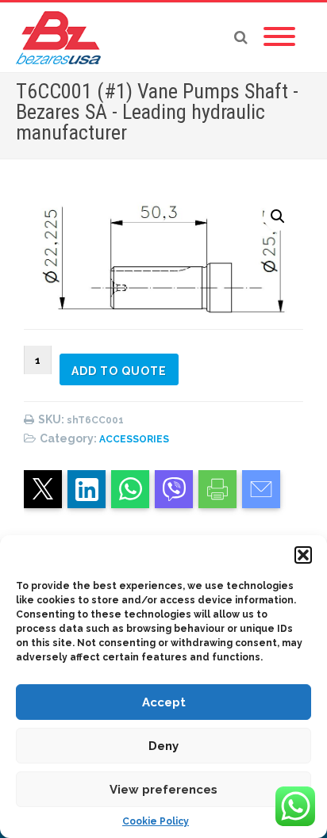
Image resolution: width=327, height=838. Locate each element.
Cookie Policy (155, 821)
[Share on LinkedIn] (86, 489)
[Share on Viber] (174, 489)
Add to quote (119, 371)
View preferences (163, 790)
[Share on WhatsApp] (130, 489)
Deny (163, 746)
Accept (164, 702)
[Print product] (217, 489)
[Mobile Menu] (279, 37)
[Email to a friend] (261, 489)
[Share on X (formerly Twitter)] (43, 489)
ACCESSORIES (134, 439)
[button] (303, 555)
